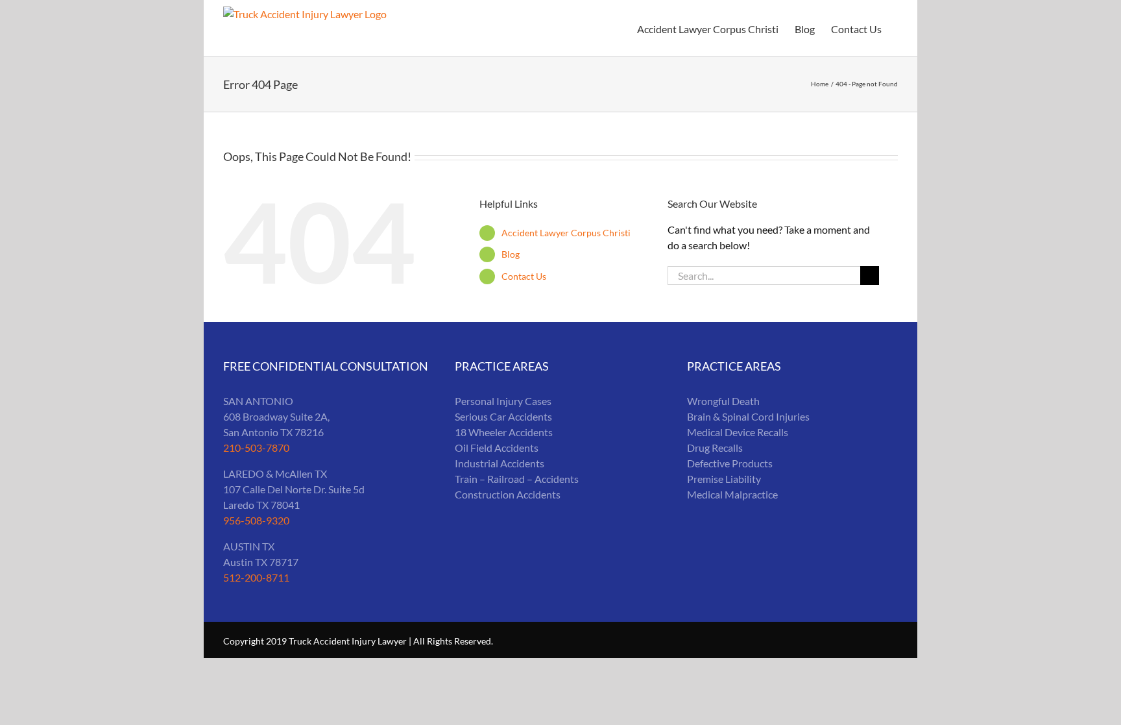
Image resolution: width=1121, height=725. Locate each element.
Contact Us (523, 276)
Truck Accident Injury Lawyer (348, 640)
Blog (510, 254)
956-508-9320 (256, 520)
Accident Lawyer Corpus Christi (566, 232)
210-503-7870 (256, 447)
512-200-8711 (256, 577)
